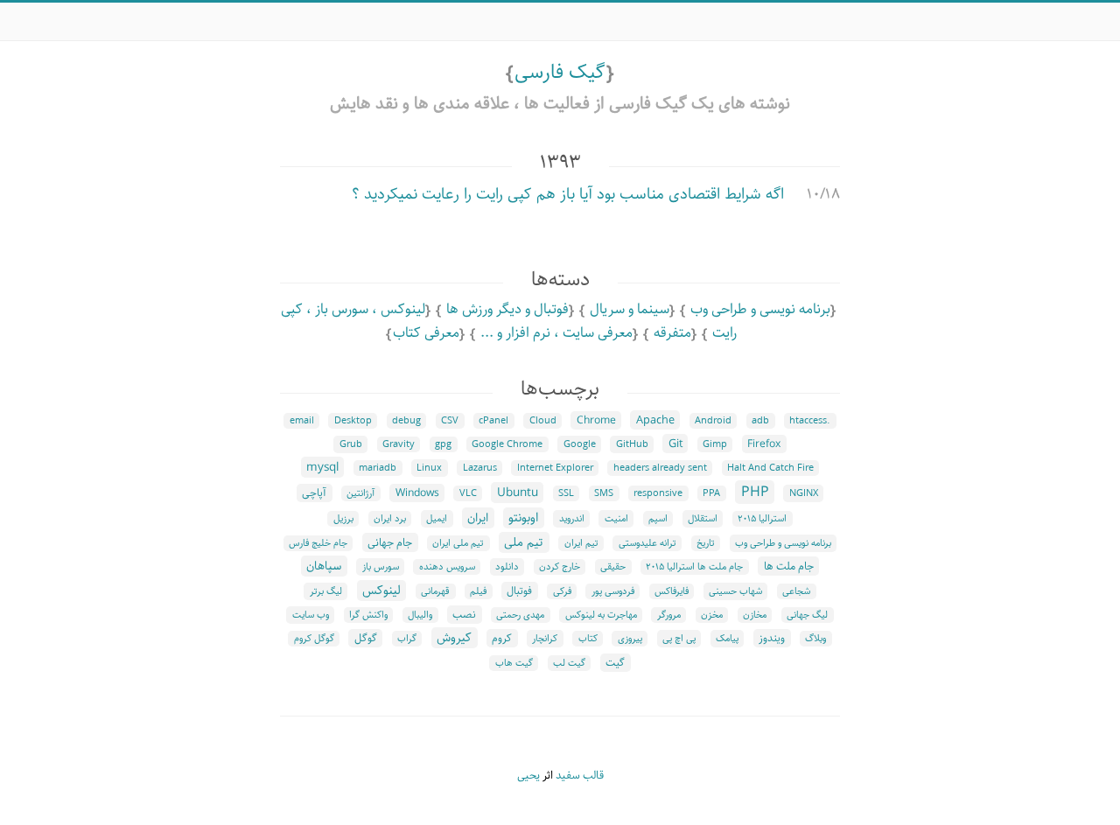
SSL (566, 493)
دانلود (507, 567)
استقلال (703, 519)
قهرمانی (435, 591)
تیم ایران (581, 543)
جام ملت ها (789, 566)
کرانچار (544, 638)
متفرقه (672, 333)
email (302, 421)
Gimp (715, 444)
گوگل (365, 638)
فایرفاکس (671, 591)
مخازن (754, 615)
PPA (711, 493)
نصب (464, 614)
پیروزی (630, 639)
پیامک (727, 638)
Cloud (542, 421)
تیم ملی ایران (458, 543)
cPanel (493, 421)
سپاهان (323, 566)
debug (406, 421)
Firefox (763, 444)
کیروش (454, 637)
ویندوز (772, 638)
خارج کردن (559, 567)
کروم (502, 638)
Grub (351, 444)
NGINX (803, 493)
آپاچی (314, 493)
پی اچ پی (679, 638)
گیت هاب (514, 663)
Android (713, 421)
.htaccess (809, 421)
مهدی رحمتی (520, 615)
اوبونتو (523, 517)
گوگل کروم (314, 639)
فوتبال (519, 591)
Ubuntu (517, 492)
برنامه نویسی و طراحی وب (760, 309)
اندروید (571, 519)
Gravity (398, 444)
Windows (417, 493)
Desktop (353, 421)
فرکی (562, 591)
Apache (655, 420)
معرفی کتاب (426, 333)
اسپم (658, 519)
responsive (658, 493)
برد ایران (390, 519)
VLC (468, 493)
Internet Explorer (555, 468)
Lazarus (480, 468)
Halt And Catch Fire (770, 468)
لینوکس (381, 590)
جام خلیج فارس (318, 543)
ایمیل (436, 519)
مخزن (712, 615)
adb (760, 421)
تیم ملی (523, 542)
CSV (449, 421)
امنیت (616, 519)
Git (675, 443)
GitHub (632, 444)
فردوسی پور (613, 591)
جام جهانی (390, 542)
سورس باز (380, 567)
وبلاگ (815, 639)
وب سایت (310, 615)
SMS (603, 493)
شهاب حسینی (735, 591)
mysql (322, 467)
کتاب (588, 639)
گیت (615, 663)
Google (580, 444)
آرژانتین (360, 493)
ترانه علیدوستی (647, 543)
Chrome (596, 420)
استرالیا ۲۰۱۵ (762, 519)
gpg (443, 444)
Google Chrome (507, 444)
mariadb (377, 468)
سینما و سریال (629, 309)
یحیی (528, 776)
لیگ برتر (326, 591)
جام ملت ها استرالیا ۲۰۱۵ (694, 567)
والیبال (420, 615)
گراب (406, 639)
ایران (477, 517)
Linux (429, 468)
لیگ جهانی (807, 615)
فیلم (478, 591)
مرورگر (669, 615)
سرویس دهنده (447, 567)
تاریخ (705, 543)
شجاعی (796, 591)
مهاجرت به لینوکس (601, 615)
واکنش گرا (368, 615)
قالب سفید (580, 776)
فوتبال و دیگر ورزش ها (507, 309)
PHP (755, 492)
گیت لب (569, 663)
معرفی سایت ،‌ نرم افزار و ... (556, 333)
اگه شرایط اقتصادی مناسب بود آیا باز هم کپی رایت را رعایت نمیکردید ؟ (568, 194)
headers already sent (660, 468)
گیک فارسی (560, 72)
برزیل (343, 519)
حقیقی (613, 567)
